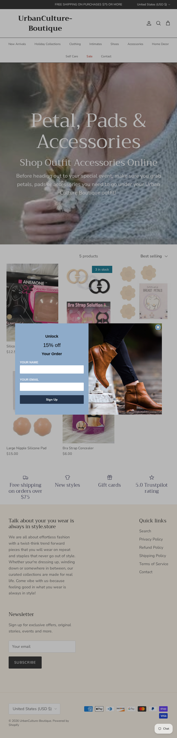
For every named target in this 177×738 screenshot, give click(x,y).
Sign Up (52, 399)
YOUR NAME (29, 362)
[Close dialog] (158, 327)
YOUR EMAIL (29, 379)
